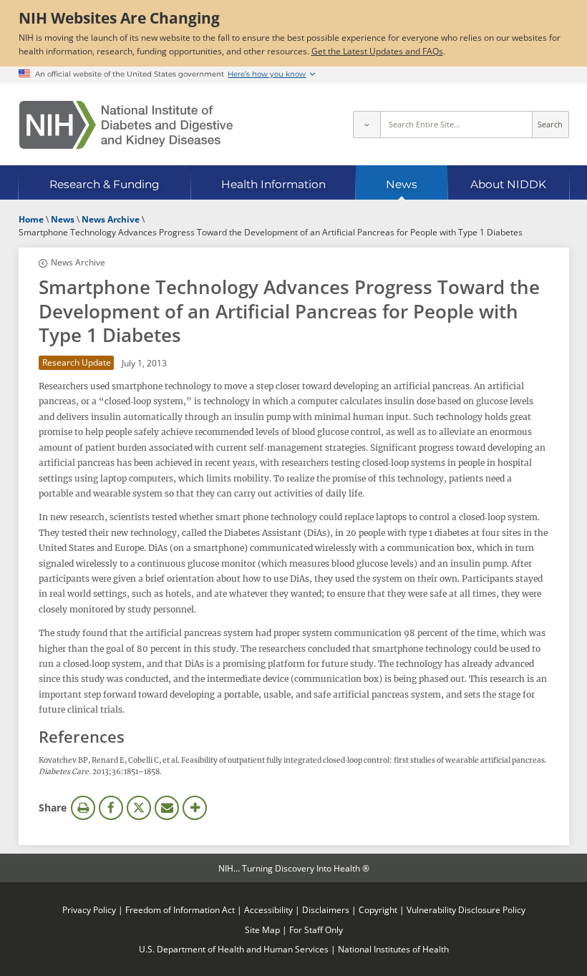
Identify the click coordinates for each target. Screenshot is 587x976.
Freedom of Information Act (180, 909)
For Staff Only (316, 929)
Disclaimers (325, 909)
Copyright (378, 909)
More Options (195, 808)
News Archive (78, 262)
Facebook (111, 808)
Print (83, 808)
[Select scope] (366, 124)
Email (167, 808)
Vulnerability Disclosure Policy (466, 909)
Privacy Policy (89, 909)
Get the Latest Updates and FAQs (377, 51)
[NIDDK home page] (126, 125)
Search (550, 124)
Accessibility (268, 909)
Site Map (262, 929)
